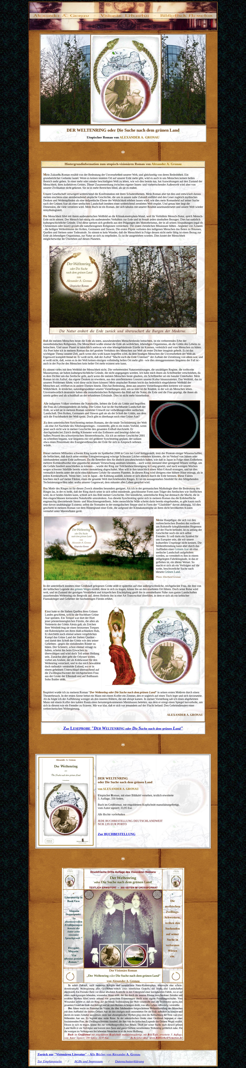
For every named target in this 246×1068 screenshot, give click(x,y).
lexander (120, 1054)
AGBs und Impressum (88, 1061)
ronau (136, 1054)
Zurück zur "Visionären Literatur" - (63, 1054)
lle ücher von (100, 1054)
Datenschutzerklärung (129, 1061)
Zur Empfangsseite (49, 1061)
